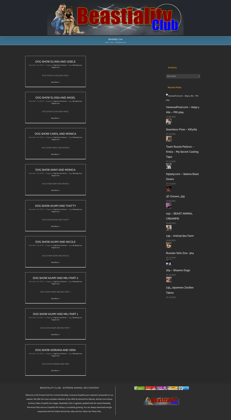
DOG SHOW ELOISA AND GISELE (55, 61)
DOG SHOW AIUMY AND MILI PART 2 (55, 278)
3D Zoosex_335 (175, 196)
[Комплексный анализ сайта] (183, 388)
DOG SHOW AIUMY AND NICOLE (55, 241)
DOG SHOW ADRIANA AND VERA (55, 350)
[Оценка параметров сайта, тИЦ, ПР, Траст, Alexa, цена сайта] (172, 388)
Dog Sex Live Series (60, 65)
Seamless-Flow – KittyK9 (181, 129)
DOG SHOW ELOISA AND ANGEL (55, 97)
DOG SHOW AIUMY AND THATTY (55, 205)
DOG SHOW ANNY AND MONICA (55, 169)
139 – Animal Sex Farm (180, 235)
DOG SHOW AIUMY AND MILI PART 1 (55, 314)
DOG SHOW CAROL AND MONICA (55, 133)
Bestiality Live (77, 65)
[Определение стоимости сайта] (139, 388)
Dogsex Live (55, 67)
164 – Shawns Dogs (178, 270)
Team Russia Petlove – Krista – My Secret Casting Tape (182, 151)
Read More (55, 82)
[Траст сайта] (150, 388)
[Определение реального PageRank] (161, 388)
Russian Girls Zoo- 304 (180, 253)
